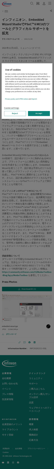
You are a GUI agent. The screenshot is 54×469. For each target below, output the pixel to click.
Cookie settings (11, 108)
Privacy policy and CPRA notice (16, 99)
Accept (39, 113)
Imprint (34, 99)
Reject (15, 113)
